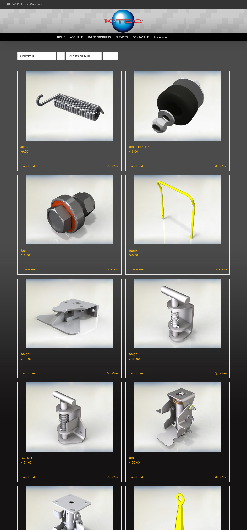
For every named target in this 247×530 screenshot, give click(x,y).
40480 (24, 354)
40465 (133, 354)
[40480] (69, 313)
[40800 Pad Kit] (177, 106)
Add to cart (29, 166)
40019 (133, 251)
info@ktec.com (34, 4)
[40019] (177, 209)
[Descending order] (61, 56)
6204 (23, 251)
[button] (184, 37)
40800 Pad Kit (139, 147)
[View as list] (114, 56)
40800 (133, 458)
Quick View (112, 166)
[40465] (177, 313)
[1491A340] (69, 417)
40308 (24, 147)
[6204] (69, 209)
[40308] (69, 106)
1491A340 (27, 458)
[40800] (177, 417)
